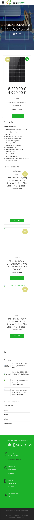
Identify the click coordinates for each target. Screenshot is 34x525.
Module (17, 21)
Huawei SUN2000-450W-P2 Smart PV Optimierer (20, 373)
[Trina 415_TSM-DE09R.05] (17, 298)
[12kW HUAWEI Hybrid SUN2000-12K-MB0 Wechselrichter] (7, 392)
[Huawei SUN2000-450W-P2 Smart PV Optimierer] (7, 374)
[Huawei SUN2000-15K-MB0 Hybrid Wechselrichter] (7, 382)
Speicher (6, 414)
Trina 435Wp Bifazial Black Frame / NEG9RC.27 (21, 365)
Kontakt (16, 515)
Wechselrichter (8, 423)
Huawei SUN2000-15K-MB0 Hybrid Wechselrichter (21, 382)
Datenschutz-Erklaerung (17, 517)
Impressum (25, 515)
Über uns (8, 515)
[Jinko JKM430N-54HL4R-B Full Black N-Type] (17, 241)
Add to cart (18, 116)
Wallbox (6, 419)
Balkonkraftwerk (8, 405)
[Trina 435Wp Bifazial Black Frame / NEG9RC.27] (7, 366)
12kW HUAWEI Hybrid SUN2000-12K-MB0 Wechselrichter (19, 391)
